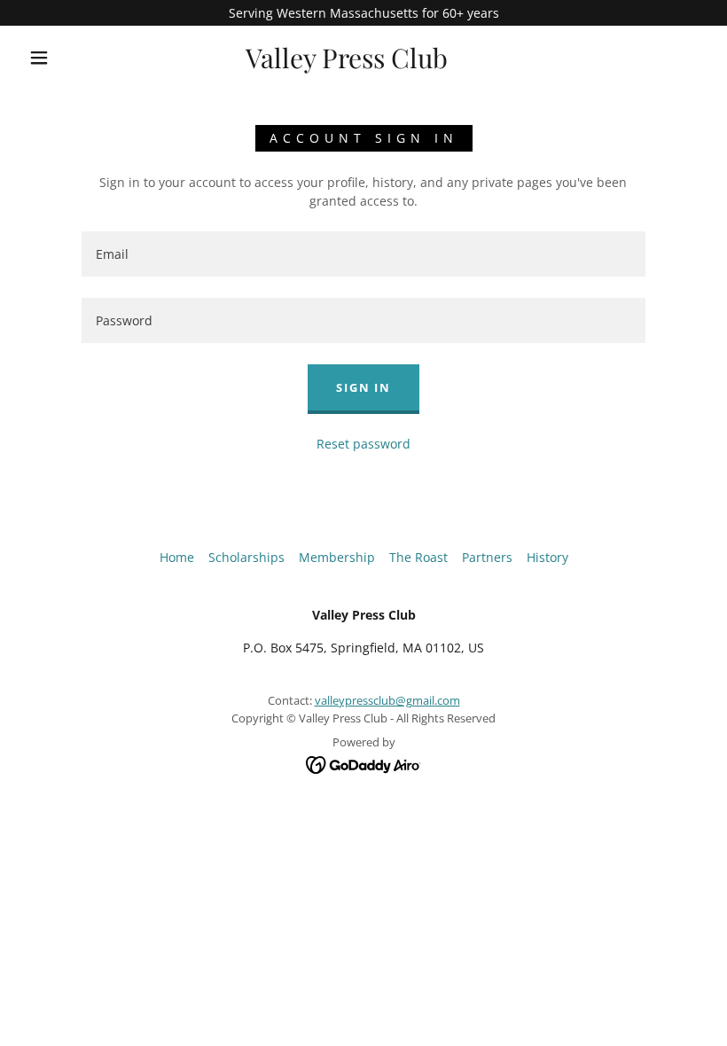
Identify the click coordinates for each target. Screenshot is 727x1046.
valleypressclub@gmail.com (387, 700)
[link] (347, 63)
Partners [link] (487, 557)
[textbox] (363, 254)
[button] (39, 57)
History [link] (547, 557)
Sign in (363, 387)
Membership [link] (337, 557)
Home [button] (177, 557)
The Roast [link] (418, 557)
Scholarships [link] (246, 557)
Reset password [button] (363, 443)
